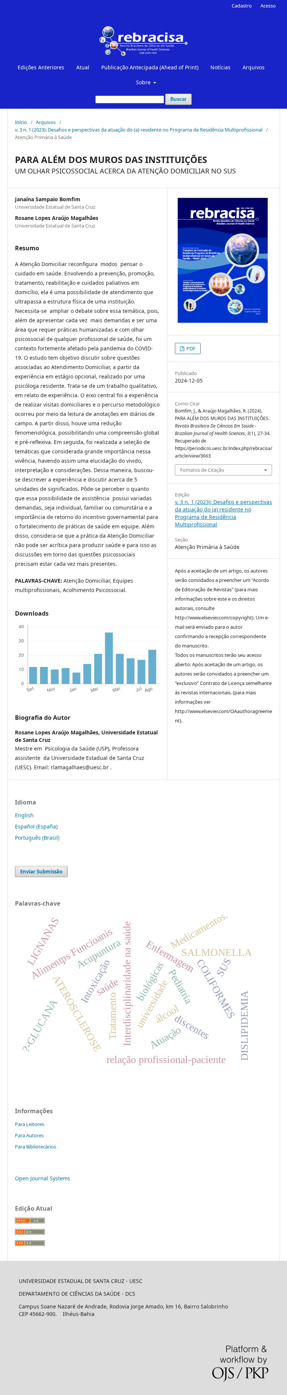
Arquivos (254, 67)
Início (21, 122)
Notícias (220, 67)
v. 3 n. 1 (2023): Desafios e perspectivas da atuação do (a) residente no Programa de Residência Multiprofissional (138, 129)
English (24, 815)
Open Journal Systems (42, 1178)
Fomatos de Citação (202, 469)
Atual (82, 67)
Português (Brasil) (37, 837)
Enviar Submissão (41, 871)
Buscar (178, 99)
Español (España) (36, 826)
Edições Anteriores (41, 67)
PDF (190, 348)
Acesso (268, 5)
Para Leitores (29, 1124)
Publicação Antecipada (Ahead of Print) (149, 67)
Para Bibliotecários (35, 1146)
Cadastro (242, 5)
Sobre (144, 82)
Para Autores (29, 1135)
